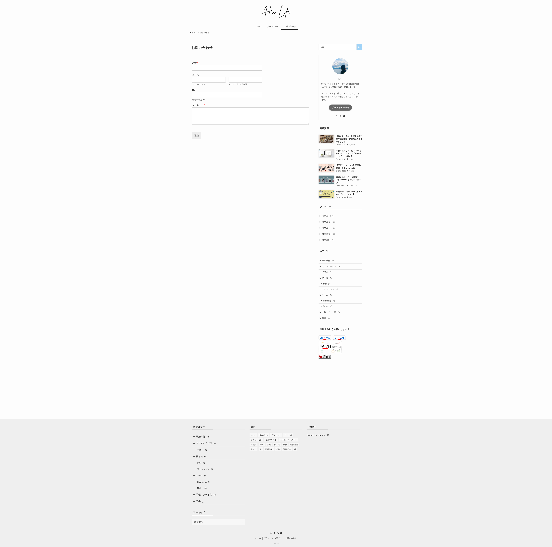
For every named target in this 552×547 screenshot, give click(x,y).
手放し (327, 272)
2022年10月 (328, 233)
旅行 (326, 283)
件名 (194, 89)
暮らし (253, 449)
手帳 (269, 444)
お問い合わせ (291, 538)
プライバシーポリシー (273, 538)
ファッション (330, 289)
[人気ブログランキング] (325, 357)
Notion (327, 306)
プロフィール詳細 (340, 107)
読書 (326, 318)
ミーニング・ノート (288, 439)
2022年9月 (328, 239)
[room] (340, 116)
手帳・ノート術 (331, 312)
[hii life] (276, 12)
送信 (196, 135)
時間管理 (294, 444)
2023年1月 (328, 216)
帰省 (261, 444)
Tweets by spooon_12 (318, 435)
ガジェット (276, 435)
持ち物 (327, 277)
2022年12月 (328, 222)
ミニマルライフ (331, 266)
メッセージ (198, 105)
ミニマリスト (271, 439)
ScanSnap (329, 300)
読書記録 (287, 449)
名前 (195, 63)
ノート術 (288, 435)
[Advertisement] (340, 382)
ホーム (258, 538)
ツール (327, 294)
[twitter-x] (336, 116)
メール (196, 74)
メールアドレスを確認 (238, 84)
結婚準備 (328, 260)
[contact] (344, 116)
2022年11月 (328, 228)
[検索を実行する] (359, 47)
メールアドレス (198, 84)
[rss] (277, 533)
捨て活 (277, 444)
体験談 (253, 444)
